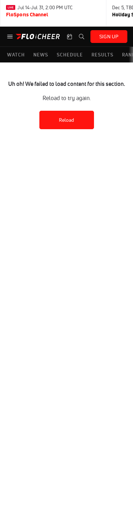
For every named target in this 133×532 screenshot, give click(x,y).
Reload (66, 120)
